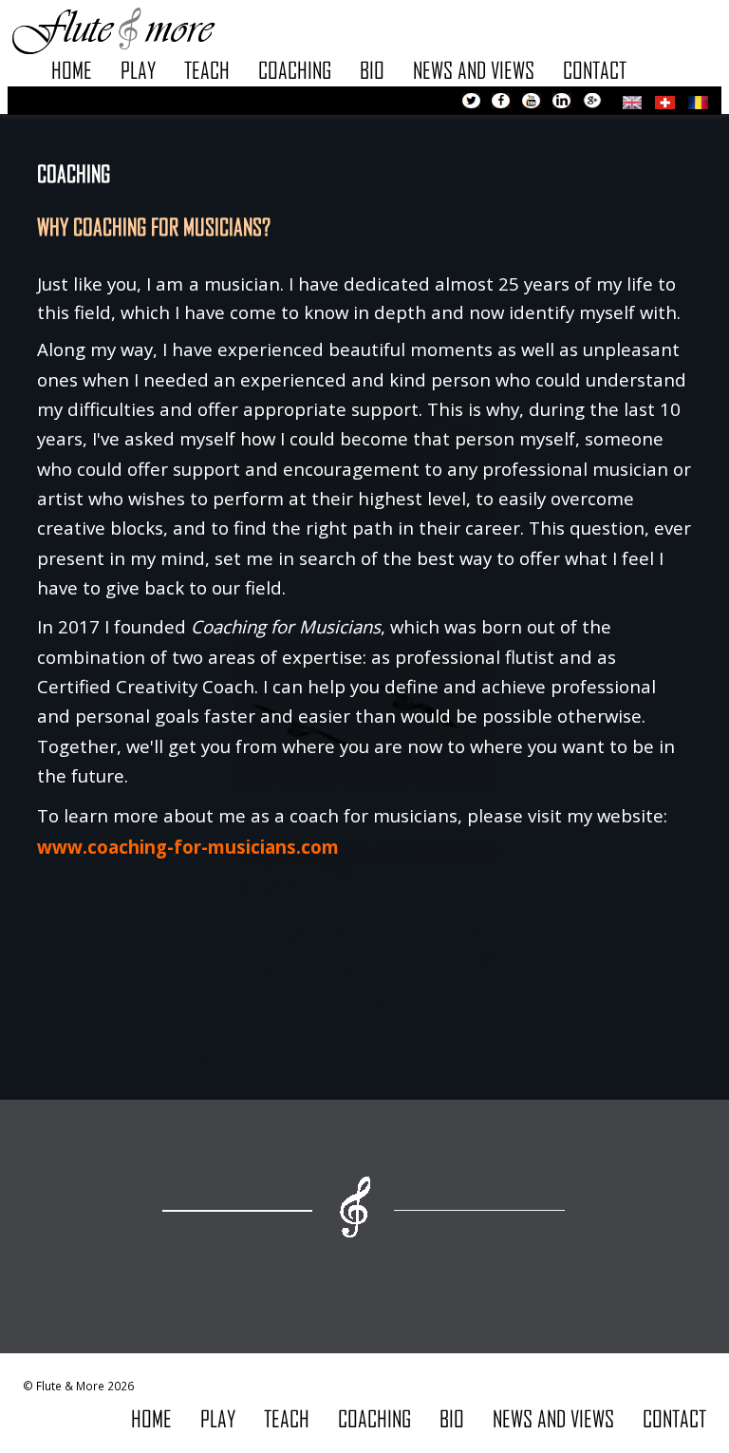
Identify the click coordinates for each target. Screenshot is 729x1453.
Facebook (501, 102)
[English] (632, 99)
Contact (594, 70)
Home (71, 70)
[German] (665, 99)
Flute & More (113, 29)
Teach (207, 70)
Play (138, 70)
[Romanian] (698, 99)
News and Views (473, 70)
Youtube (531, 102)
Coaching (294, 70)
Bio (372, 70)
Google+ (592, 102)
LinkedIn (561, 102)
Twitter (470, 102)
